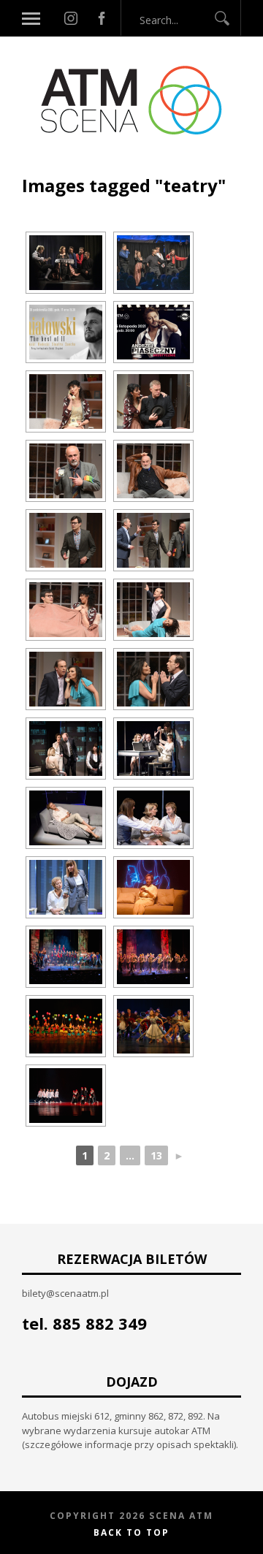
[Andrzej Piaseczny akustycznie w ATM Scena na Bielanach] (153, 332)
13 (156, 1155)
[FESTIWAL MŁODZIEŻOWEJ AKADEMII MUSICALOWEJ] (65, 956)
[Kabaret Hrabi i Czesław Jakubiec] (65, 262)
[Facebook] (101, 18)
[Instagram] (71, 18)
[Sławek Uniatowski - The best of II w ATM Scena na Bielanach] (65, 332)
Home (37, 166)
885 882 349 (100, 1323)
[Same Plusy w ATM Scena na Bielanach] (65, 748)
